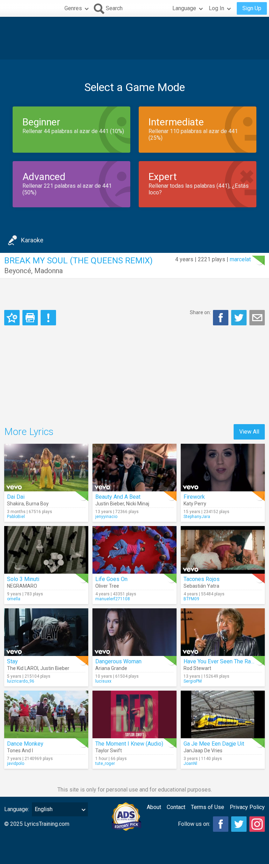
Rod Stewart (197, 668)
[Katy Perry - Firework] (223, 467)
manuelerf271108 (112, 598)
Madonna (48, 271)
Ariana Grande (111, 668)
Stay (12, 661)
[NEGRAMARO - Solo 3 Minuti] (46, 550)
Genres (73, 8)
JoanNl (190, 763)
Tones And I (20, 750)
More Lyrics (29, 431)
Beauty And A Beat (117, 496)
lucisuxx (103, 681)
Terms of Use (207, 807)
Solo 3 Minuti (23, 579)
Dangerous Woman (118, 661)
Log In (216, 8)
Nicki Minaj (137, 503)
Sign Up (251, 8)
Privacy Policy (247, 807)
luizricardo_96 (20, 681)
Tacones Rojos (202, 579)
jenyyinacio (106, 516)
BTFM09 (191, 598)
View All (249, 431)
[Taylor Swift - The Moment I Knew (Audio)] (134, 714)
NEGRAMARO (22, 586)
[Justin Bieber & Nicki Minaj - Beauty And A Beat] (134, 467)
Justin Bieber (109, 503)
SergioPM (193, 681)
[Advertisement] (134, 38)
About (154, 807)
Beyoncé (17, 271)
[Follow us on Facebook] (220, 824)
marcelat (240, 259)
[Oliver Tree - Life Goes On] (134, 550)
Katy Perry (195, 503)
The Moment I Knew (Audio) (129, 743)
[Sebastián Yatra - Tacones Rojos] (223, 550)
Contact (176, 807)
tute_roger (105, 763)
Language (184, 8)
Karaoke (32, 240)
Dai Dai (16, 496)
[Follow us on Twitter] (239, 824)
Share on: (200, 312)
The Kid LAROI (22, 668)
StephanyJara (197, 516)
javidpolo (15, 763)
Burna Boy (37, 503)
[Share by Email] (257, 317)
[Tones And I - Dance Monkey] (46, 714)
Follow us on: (194, 824)
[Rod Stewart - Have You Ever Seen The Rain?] (223, 632)
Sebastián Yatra (201, 586)
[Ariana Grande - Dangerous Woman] (134, 632)
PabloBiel (16, 516)
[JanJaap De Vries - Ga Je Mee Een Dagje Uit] (223, 714)
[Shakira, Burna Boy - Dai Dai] (46, 467)
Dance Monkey (25, 743)
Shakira (15, 503)
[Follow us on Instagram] (257, 824)
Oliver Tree (107, 586)
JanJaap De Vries (203, 750)
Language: (16, 809)
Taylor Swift (108, 750)
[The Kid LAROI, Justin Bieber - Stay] (46, 632)
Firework (194, 496)
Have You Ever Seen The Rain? (221, 661)
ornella (13, 598)
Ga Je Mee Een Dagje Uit (214, 743)
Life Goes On (111, 579)
